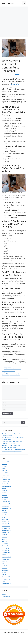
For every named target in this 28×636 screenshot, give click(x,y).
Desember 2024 (6, 501)
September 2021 (6, 583)
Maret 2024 (5, 519)
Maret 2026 (5, 473)
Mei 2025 (4, 495)
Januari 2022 (5, 574)
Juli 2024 (4, 512)
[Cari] (23, 422)
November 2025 (6, 481)
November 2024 (6, 504)
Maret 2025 (5, 497)
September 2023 (6, 530)
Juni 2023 (4, 537)
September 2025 (6, 486)
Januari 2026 (5, 477)
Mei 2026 (4, 468)
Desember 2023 (6, 526)
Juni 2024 (4, 515)
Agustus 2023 (5, 532)
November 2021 (6, 579)
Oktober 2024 (5, 506)
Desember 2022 (6, 550)
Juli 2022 (4, 561)
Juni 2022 (4, 563)
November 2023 (6, 528)
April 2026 (4, 470)
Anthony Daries (8, 3)
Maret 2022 (5, 570)
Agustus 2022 (5, 559)
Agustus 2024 (5, 510)
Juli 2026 (4, 464)
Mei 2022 (4, 565)
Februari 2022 (5, 572)
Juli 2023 (4, 534)
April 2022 (4, 568)
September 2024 (6, 508)
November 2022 (6, 552)
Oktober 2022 (5, 554)
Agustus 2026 (5, 461)
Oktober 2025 (5, 484)
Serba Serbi (5, 594)
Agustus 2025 (5, 488)
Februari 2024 (5, 521)
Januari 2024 (5, 523)
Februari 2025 (5, 499)
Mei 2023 (4, 539)
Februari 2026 (5, 475)
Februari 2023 (5, 546)
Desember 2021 (6, 577)
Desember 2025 (6, 479)
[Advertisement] (14, 21)
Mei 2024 (4, 517)
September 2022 (6, 557)
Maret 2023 (5, 543)
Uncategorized (7, 367)
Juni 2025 (4, 492)
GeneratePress (14, 634)
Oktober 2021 (5, 581)
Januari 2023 (5, 548)
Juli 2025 (4, 490)
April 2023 (4, 541)
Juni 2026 (4, 466)
